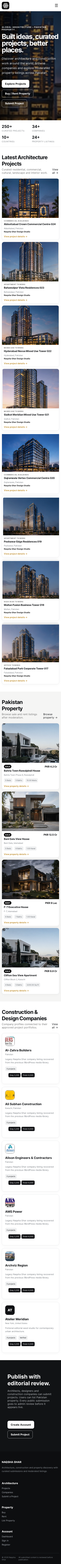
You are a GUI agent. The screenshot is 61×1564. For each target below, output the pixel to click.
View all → (55, 171)
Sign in (5, 1540)
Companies (7, 1492)
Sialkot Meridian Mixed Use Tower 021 (26, 414)
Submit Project (14, 103)
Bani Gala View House (16, 838)
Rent (4, 1516)
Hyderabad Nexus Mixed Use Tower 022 (27, 351)
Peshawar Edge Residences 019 (23, 541)
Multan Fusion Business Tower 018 (24, 605)
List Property (8, 1520)
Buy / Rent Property (17, 93)
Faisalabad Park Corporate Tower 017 (26, 668)
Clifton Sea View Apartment (20, 975)
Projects (6, 1488)
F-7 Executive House (16, 907)
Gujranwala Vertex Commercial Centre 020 (29, 478)
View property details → (16, 786)
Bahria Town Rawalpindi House (22, 770)
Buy (4, 1512)
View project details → (15, 236)
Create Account (21, 1424)
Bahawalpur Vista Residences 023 (24, 287)
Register (6, 1544)
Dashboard (7, 1536)
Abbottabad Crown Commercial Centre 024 (30, 224)
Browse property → (50, 716)
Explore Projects (15, 83)
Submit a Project (10, 1496)
